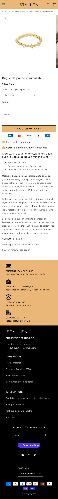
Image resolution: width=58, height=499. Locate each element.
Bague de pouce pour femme (24, 11)
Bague (11, 11)
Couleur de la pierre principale (16, 89)
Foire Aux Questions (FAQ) (19, 369)
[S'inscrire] (45, 435)
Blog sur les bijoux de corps (19, 382)
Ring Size (6, 102)
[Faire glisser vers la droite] (35, 73)
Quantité (6, 114)
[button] (3, 5)
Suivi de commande (15, 375)
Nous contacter (13, 363)
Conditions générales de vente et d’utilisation (28, 398)
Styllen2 (32, 494)
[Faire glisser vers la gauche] (23, 73)
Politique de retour (15, 404)
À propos (10, 417)
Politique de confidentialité (19, 411)
